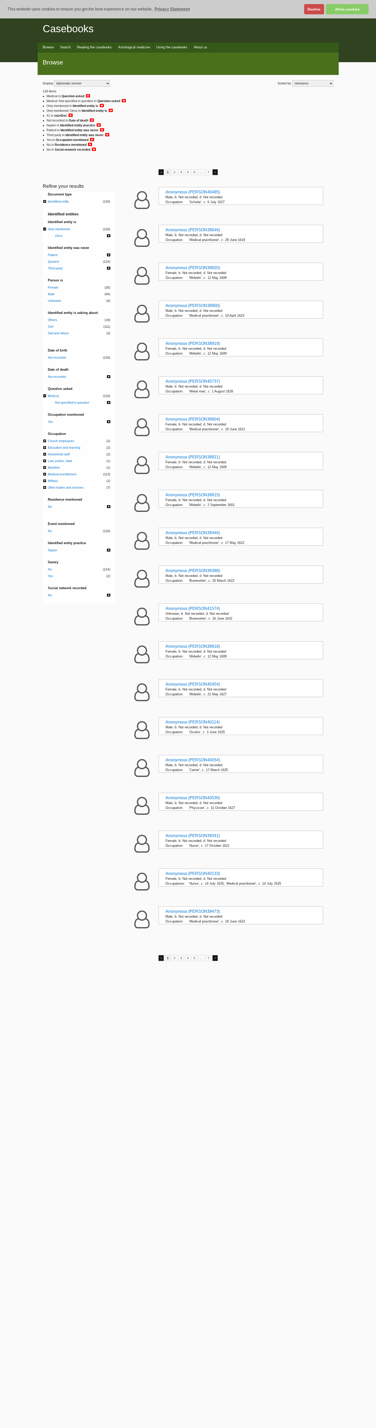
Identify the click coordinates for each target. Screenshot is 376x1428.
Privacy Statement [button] (172, 9)
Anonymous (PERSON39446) (192, 533)
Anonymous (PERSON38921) (192, 457)
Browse (48, 47)
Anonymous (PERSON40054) (192, 760)
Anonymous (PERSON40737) (192, 381)
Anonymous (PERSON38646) (192, 230)
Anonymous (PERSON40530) (192, 798)
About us (200, 47)
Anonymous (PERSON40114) (192, 722)
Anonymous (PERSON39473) (192, 911)
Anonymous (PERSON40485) (192, 192)
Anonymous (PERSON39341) (192, 835)
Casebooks (68, 28)
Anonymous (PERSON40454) (192, 684)
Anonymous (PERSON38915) (192, 495)
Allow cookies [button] (347, 9)
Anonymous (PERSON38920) (192, 268)
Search (65, 47)
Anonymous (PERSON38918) (192, 646)
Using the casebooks (171, 47)
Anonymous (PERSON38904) (192, 419)
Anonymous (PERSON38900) (192, 305)
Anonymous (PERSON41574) (192, 608)
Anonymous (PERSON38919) (192, 343)
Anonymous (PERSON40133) (192, 873)
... (201, 172)
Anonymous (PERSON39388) (192, 570)
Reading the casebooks (94, 47)
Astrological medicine (134, 47)
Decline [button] (313, 9)
